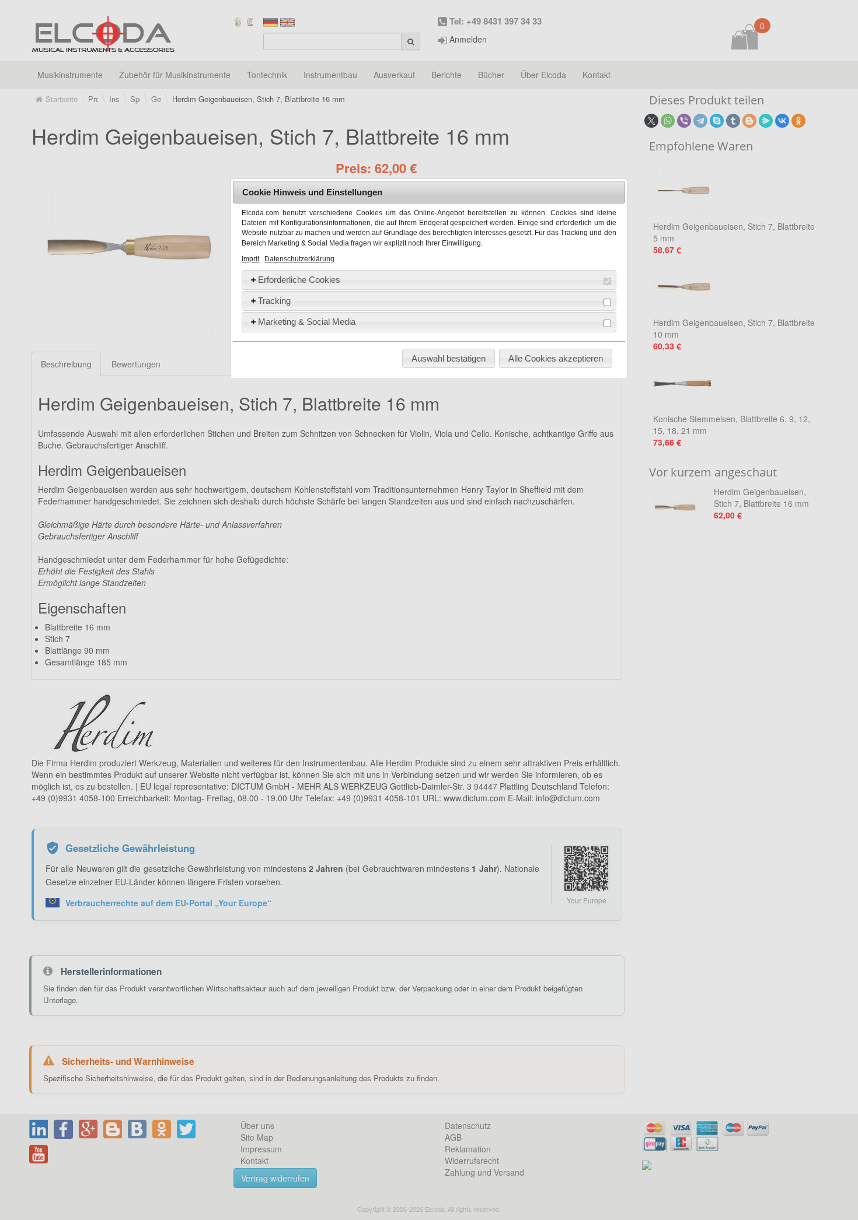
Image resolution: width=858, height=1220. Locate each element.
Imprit (250, 259)
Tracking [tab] (274, 301)
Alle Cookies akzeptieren (555, 358)
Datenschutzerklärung (299, 259)
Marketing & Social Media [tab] (306, 322)
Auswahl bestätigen (448, 358)
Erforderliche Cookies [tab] (299, 280)
